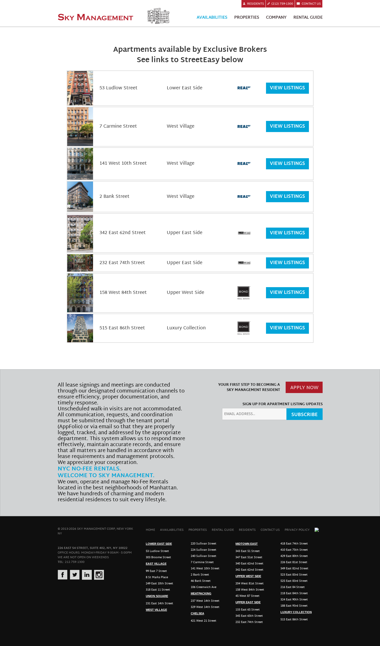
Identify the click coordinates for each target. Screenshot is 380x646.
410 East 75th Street (294, 550)
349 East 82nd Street (294, 568)
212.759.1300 (75, 562)
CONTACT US (270, 529)
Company (276, 18)
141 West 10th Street (205, 568)
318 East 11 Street (158, 589)
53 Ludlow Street (157, 551)
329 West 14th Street (205, 607)
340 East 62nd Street (249, 563)
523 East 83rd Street (294, 574)
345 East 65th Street (249, 616)
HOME (150, 529)
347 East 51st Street (248, 557)
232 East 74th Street (249, 622)
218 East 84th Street (294, 593)
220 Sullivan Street (203, 543)
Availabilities (212, 18)
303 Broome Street (158, 557)
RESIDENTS (247, 529)
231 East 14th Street (159, 603)
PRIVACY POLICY (297, 529)
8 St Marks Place (157, 577)
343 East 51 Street (247, 551)
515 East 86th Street (294, 619)
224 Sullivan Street (203, 550)
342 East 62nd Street (249, 570)
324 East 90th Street (294, 599)
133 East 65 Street (247, 609)
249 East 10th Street (159, 583)
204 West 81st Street (249, 583)
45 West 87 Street (247, 596)
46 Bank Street (201, 581)
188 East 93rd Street (294, 606)
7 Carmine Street (202, 562)
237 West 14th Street (205, 601)
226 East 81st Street (293, 562)
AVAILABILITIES (172, 529)
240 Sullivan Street (203, 556)
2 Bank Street (200, 574)
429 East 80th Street (294, 556)
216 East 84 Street (292, 587)
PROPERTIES (197, 529)
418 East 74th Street (294, 543)
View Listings (287, 88)
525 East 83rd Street (294, 581)
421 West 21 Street (203, 621)
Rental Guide (308, 18)
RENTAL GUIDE (223, 529)
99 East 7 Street (156, 571)
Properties (246, 18)
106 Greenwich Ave (203, 587)
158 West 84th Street (249, 589)
